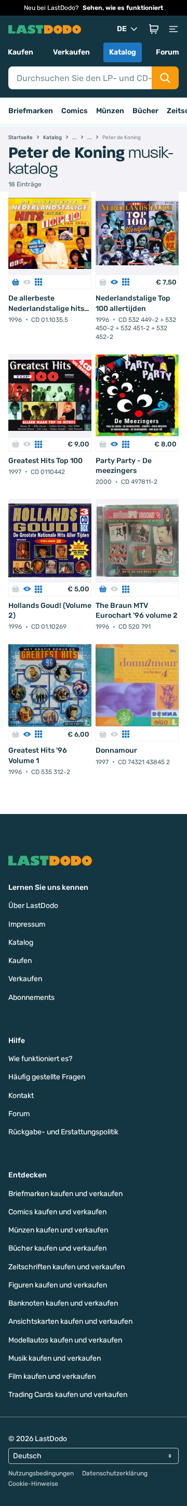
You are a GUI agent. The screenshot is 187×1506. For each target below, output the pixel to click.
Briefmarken (30, 110)
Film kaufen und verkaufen (52, 1376)
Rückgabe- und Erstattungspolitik (63, 1132)
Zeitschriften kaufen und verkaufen (66, 1267)
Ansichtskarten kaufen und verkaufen (70, 1321)
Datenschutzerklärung (115, 1473)
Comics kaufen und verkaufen (57, 1211)
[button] (153, 29)
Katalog (122, 52)
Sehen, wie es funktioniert (123, 7)
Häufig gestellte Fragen (46, 1077)
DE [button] (122, 28)
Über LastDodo (33, 905)
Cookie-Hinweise (33, 1483)
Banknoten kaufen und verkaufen (63, 1303)
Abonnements (31, 997)
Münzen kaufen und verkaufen (58, 1230)
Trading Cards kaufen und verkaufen (67, 1394)
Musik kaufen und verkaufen (54, 1358)
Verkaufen (71, 52)
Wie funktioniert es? (40, 1058)
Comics (74, 110)
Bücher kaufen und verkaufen (57, 1248)
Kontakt (21, 1095)
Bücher (145, 110)
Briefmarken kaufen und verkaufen (65, 1193)
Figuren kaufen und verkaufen (57, 1285)
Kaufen (20, 52)
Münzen (110, 110)
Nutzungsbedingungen (41, 1473)
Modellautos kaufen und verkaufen (65, 1340)
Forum (167, 52)
